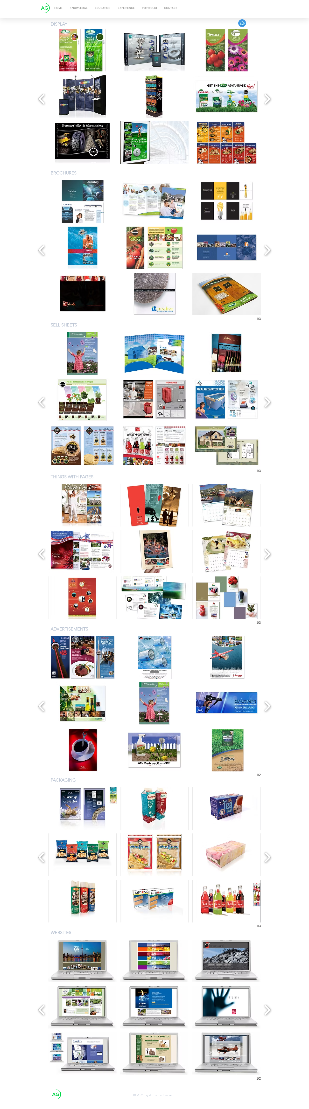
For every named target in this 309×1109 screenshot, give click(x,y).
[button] (82, 50)
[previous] (41, 98)
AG (44, 8)
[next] (267, 98)
